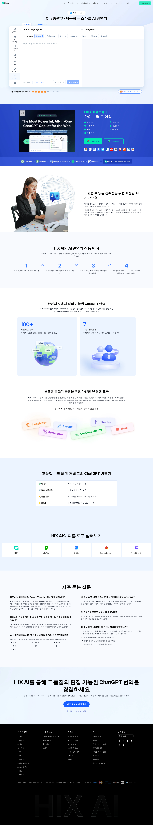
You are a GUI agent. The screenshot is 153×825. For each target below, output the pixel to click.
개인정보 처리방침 (99, 752)
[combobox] (82, 32)
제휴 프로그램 (98, 748)
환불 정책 (96, 759)
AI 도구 (45, 748)
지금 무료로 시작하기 (76, 704)
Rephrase (40, 82)
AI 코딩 (19, 755)
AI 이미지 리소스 (73, 744)
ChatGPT (71, 755)
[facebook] (119, 741)
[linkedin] (127, 741)
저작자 (95, 740)
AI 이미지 (20, 740)
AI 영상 (19, 744)
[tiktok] (123, 745)
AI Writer (46, 553)
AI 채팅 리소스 (73, 748)
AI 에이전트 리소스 (74, 752)
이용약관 (96, 755)
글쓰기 (70, 759)
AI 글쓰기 (20, 759)
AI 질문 (19, 771)
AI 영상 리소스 (73, 740)
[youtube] (131, 741)
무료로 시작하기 (145, 3)
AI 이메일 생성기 (136, 553)
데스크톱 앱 (47, 740)
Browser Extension (106, 553)
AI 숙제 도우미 (22, 767)
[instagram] (119, 745)
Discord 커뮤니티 (99, 763)
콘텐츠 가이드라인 (99, 744)
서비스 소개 (97, 736)
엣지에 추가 (115, 141)
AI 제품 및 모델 (73, 736)
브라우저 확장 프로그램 (51, 736)
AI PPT (19, 752)
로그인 (133, 3)
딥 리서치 (20, 748)
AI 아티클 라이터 (23, 763)
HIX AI (16, 553)
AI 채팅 (19, 736)
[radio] (33, 91)
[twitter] (123, 741)
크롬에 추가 (95, 141)
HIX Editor (76, 553)
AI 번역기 (20, 775)
